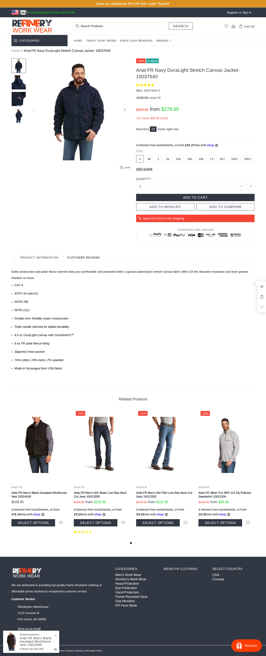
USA (215, 575)
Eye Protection (126, 588)
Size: (139, 151)
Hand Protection (127, 592)
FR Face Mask (126, 605)
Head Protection (127, 583)
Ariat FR (16, 487)
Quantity (143, 179)
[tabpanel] (39, 472)
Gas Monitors (125, 601)
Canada (218, 579)
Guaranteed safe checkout (195, 229)
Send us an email (29, 628)
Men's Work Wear (128, 575)
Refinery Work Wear (32, 26)
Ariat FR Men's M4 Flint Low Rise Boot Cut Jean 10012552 (164, 494)
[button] (145, 85)
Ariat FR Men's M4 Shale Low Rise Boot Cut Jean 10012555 (100, 494)
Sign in (247, 12)
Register (232, 12)
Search (180, 26)
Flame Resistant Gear (131, 596)
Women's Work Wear (130, 579)
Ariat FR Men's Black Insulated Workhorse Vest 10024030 (39, 494)
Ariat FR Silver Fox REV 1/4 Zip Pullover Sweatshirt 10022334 (224, 494)
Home (15, 50)
